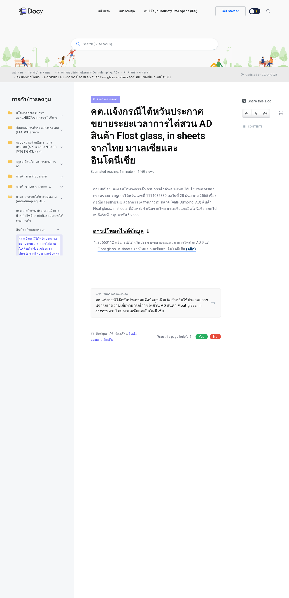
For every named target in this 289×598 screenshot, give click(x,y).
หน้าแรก (104, 11)
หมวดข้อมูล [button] (127, 11)
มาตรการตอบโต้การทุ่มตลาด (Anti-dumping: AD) (36, 199)
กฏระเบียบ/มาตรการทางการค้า (36, 164)
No (215, 336)
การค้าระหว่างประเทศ (31, 176)
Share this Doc (259, 101)
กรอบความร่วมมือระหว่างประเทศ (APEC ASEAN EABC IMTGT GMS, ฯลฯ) (36, 147)
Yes (201, 336)
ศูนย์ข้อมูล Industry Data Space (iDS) (170, 11)
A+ (265, 113)
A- (247, 113)
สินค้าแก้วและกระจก (30, 230)
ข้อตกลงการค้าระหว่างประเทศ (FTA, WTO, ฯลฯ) (37, 130)
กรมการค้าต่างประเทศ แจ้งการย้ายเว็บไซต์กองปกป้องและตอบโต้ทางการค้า (39, 215)
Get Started (230, 11)
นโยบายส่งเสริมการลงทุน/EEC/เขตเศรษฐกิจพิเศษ (36, 115)
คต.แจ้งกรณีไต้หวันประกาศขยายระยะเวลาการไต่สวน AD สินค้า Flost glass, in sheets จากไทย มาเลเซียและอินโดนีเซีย (39, 248)
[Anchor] (152, 231)
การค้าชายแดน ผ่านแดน (33, 186)
